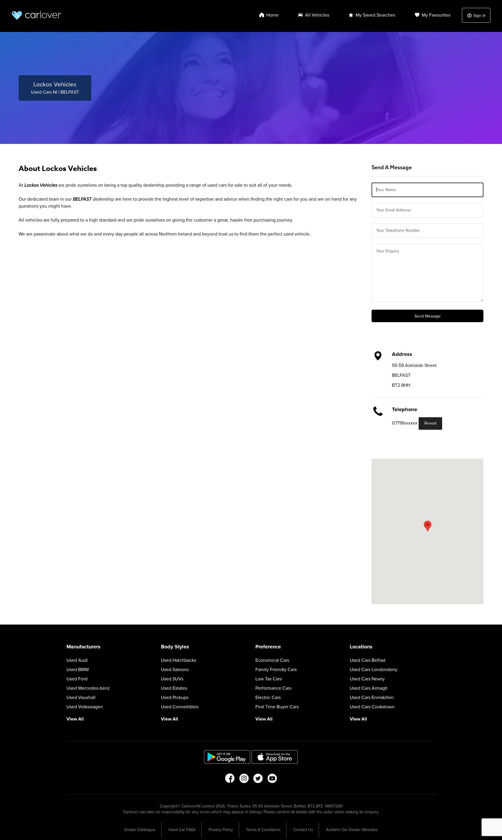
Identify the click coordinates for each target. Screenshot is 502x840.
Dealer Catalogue (139, 829)
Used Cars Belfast (368, 660)
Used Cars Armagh (369, 688)
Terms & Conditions (263, 829)
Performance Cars (273, 688)
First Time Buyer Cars (277, 707)
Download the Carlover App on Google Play (227, 757)
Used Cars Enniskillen (372, 697)
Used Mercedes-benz (88, 688)
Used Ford (77, 679)
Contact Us (303, 829)
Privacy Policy (221, 829)
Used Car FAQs (182, 829)
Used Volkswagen (85, 707)
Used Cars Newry (367, 679)
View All (75, 719)
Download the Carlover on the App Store (275, 757)
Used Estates (174, 688)
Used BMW (78, 670)
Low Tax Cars (268, 679)
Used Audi (77, 660)
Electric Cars (268, 697)
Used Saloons (175, 670)
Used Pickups (174, 697)
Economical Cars (272, 660)
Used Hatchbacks (178, 660)
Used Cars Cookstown (372, 707)
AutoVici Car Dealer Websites (352, 829)
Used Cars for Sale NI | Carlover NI (36, 15)
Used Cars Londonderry (373, 670)
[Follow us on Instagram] (243, 780)
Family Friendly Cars (276, 670)
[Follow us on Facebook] (229, 780)
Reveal (430, 423)
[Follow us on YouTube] (272, 780)
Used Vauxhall (81, 697)
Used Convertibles (179, 707)
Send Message (428, 316)
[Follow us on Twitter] (258, 780)
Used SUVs (172, 679)
